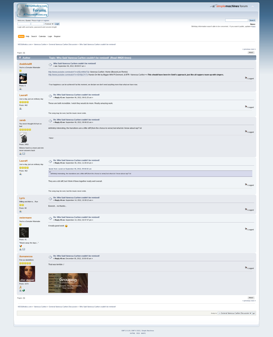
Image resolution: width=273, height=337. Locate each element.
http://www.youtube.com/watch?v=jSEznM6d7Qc (69, 72)
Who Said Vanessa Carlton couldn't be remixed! (74, 63)
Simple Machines (148, 330)
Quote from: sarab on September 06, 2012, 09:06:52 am (70, 169)
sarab (22, 120)
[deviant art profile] (23, 291)
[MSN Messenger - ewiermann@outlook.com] (20, 247)
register (46, 20)
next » (253, 49)
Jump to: (214, 313)
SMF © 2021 (136, 330)
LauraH (23, 95)
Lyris (22, 198)
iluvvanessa (25, 256)
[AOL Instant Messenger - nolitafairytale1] (20, 288)
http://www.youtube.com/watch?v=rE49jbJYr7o (68, 75)
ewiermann (25, 217)
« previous (247, 49)
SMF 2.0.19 (125, 330)
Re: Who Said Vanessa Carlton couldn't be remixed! (76, 95)
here (253, 26)
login (39, 20)
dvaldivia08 (25, 64)
